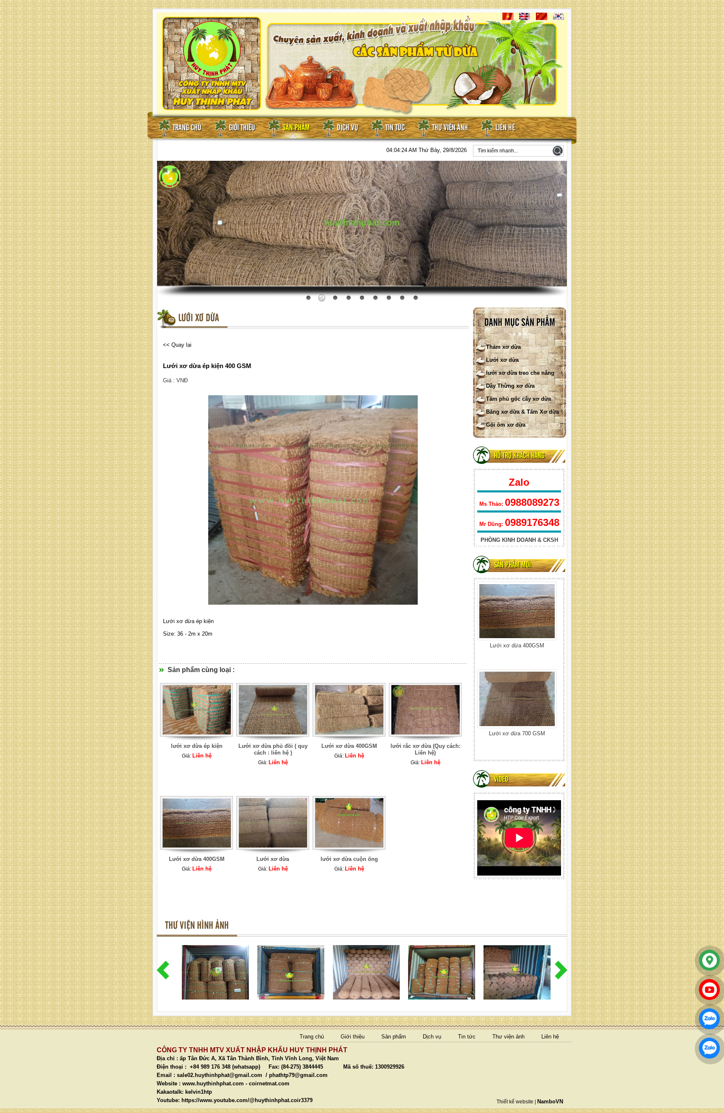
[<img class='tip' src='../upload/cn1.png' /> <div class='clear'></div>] (196, 741)
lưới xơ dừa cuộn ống (517, 733)
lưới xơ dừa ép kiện (196, 746)
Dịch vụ (347, 127)
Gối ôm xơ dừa (505, 425)
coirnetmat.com (269, 1083)
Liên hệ (505, 127)
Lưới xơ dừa (502, 360)
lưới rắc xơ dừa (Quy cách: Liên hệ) (425, 749)
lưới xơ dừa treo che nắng (520, 373)
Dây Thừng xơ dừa (510, 386)
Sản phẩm (296, 127)
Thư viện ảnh (450, 127)
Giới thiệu (242, 127)
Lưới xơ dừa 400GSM (349, 746)
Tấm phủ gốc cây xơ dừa (518, 399)
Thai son (553, 280)
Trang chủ (187, 127)
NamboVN (550, 1101)
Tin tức (395, 127)
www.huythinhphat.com (213, 1083)
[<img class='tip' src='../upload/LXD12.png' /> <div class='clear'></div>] (273, 741)
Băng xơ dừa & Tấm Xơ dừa (522, 412)
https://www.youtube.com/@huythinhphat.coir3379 (247, 1100)
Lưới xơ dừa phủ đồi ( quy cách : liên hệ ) (273, 749)
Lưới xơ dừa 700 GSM (517, 645)
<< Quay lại (177, 345)
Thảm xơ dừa (503, 347)
